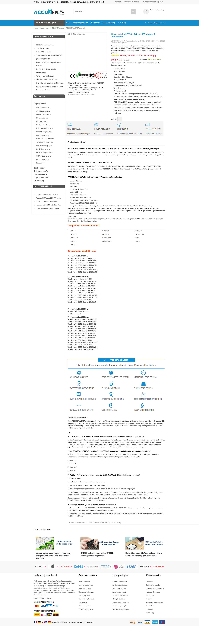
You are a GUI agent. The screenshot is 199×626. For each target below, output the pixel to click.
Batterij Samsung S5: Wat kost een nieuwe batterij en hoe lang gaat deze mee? (143, 554)
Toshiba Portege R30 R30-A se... (48, 208)
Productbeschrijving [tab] (76, 142)
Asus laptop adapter (120, 592)
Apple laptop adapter (120, 585)
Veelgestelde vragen (153, 592)
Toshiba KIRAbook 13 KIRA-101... (48, 198)
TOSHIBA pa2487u (122, 219)
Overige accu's (40, 174)
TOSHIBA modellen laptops (95, 152)
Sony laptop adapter (120, 606)
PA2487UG (138, 231)
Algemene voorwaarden (155, 602)
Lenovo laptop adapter (121, 602)
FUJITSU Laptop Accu (44, 152)
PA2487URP (106, 238)
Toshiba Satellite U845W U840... (48, 194)
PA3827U (73, 245)
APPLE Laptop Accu (43, 114)
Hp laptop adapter (119, 599)
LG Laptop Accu (42, 121)
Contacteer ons (151, 606)
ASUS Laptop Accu (43, 107)
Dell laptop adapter (119, 588)
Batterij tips (150, 595)
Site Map (149, 609)
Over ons (118, 2)
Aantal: (114, 119)
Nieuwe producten (80, 23)
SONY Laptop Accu (43, 149)
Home (68, 23)
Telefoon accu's (41, 171)
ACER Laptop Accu (43, 111)
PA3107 (137, 238)
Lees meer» (40, 163)
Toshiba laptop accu (86, 609)
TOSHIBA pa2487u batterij (75, 28)
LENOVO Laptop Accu (44, 132)
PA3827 (137, 241)
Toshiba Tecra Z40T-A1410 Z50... (48, 205)
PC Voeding (39, 181)
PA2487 (72, 231)
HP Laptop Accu (42, 118)
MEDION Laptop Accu (44, 146)
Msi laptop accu (84, 595)
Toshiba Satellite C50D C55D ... (47, 201)
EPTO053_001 (129, 83)
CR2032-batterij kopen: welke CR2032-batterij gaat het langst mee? (97, 554)
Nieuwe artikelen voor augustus (152, 2)
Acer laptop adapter (120, 582)
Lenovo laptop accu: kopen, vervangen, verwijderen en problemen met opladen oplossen (53, 555)
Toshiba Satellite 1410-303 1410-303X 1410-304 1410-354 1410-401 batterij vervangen (116, 423)
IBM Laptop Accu (42, 159)
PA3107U (73, 241)
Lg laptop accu (84, 602)
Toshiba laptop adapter (121, 609)
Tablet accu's (39, 168)
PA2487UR (73, 234)
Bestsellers (95, 23)
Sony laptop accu (85, 588)
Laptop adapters (41, 177)
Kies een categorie (47, 23)
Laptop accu (44, 28)
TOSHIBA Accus (58, 28)
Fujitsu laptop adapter (120, 595)
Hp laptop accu (84, 582)
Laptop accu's (40, 104)
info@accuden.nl (159, 23)
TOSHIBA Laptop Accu (44, 142)
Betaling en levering (153, 585)
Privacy (148, 599)
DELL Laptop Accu (43, 125)
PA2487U (105, 231)
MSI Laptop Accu (42, 135)
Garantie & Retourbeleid (155, 588)
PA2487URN (74, 238)
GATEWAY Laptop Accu (44, 128)
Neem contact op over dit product (82, 94)
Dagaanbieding (108, 23)
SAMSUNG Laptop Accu (45, 139)
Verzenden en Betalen (131, 2)
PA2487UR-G (137, 85)
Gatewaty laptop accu (87, 599)
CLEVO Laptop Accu (43, 156)
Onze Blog (121, 23)
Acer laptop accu (85, 606)
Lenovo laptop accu (86, 585)
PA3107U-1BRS (107, 241)
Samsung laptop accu (87, 592)
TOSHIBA (121, 71)
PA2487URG (106, 234)
